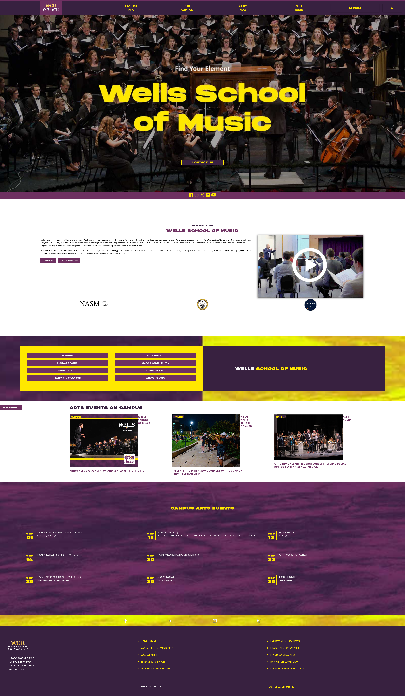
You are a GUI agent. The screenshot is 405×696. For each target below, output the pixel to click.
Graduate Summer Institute (155, 363)
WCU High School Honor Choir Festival (59, 576)
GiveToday (298, 8)
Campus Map (148, 641)
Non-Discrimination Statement (289, 668)
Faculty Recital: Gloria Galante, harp (57, 554)
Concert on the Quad (170, 532)
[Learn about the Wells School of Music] (310, 297)
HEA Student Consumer (284, 648)
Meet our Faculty (155, 355)
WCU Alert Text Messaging (157, 648)
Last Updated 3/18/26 (281, 686)
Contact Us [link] (197, 163)
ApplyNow (243, 8)
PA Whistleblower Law (284, 661)
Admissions (67, 355)
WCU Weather (149, 654)
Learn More (48, 260)
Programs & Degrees (67, 363)
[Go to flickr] (208, 196)
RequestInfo (131, 8)
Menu (355, 8)
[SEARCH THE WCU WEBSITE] (392, 8)
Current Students (155, 370)
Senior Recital (286, 532)
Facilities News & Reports (156, 668)
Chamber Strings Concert (293, 554)
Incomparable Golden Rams (67, 378)
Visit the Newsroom (10, 408)
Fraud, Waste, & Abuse (283, 654)
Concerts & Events (67, 370)
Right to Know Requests (285, 641)
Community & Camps (155, 378)
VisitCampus (187, 8)
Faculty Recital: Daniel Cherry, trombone (60, 532)
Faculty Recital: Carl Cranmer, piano (178, 554)
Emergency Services (153, 661)
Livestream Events (69, 260)
